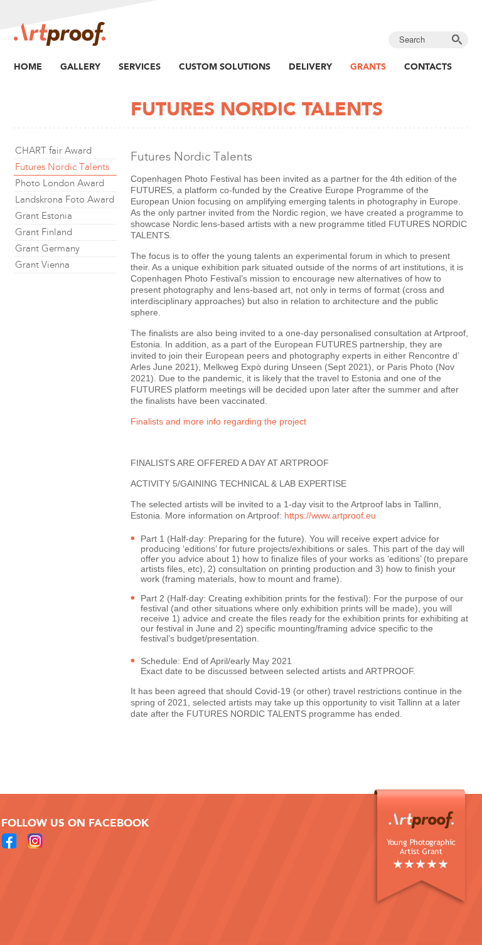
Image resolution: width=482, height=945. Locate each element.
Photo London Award (59, 183)
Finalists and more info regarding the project (218, 421)
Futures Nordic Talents (62, 166)
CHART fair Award (53, 150)
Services (140, 66)
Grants (368, 66)
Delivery (310, 66)
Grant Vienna (42, 264)
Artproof (59, 34)
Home (28, 66)
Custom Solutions (224, 66)
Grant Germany (47, 248)
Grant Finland (43, 232)
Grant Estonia (43, 215)
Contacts (428, 66)
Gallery (80, 66)
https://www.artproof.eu (330, 515)
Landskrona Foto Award (64, 199)
